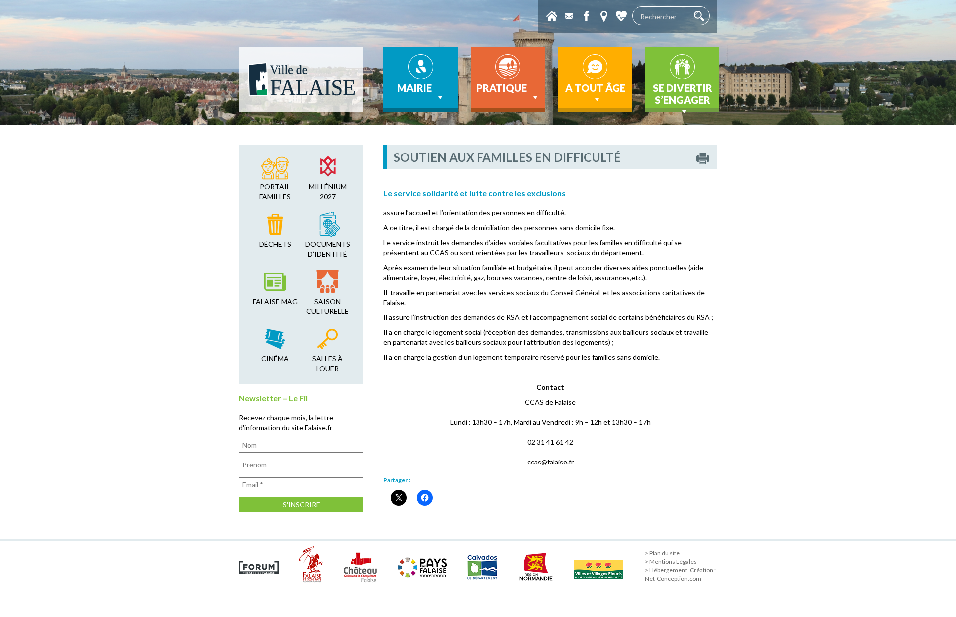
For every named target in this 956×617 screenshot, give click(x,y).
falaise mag (275, 301)
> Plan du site (662, 553)
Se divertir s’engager (682, 94)
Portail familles (275, 191)
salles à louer (327, 363)
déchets (275, 244)
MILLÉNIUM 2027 (328, 191)
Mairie (414, 88)
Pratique (502, 88)
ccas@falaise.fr (550, 462)
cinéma (275, 358)
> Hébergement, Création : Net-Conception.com (680, 574)
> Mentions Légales (671, 561)
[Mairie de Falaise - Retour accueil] (301, 79)
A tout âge (595, 88)
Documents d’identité (327, 249)
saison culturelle (327, 306)
